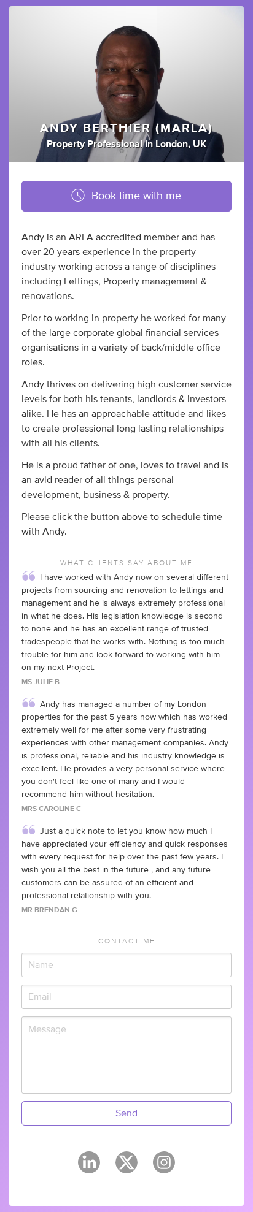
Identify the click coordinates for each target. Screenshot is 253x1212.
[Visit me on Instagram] (164, 1168)
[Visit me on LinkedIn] (89, 1168)
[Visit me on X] (126, 1168)
